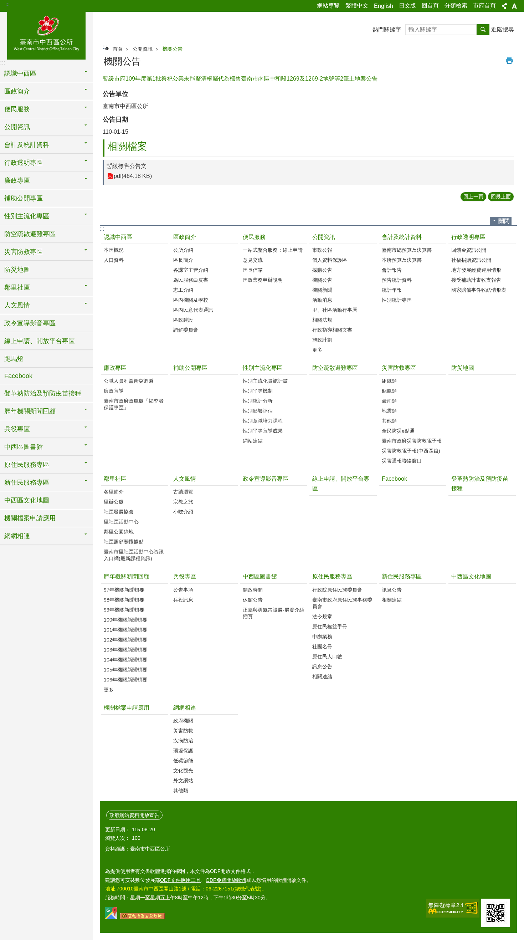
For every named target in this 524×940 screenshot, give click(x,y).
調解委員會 (185, 330)
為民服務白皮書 (190, 280)
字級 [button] (514, 6)
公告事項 (183, 590)
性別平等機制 (258, 391)
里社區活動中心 (121, 522)
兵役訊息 (183, 600)
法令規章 (322, 616)
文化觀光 (183, 770)
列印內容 (509, 60)
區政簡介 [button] (17, 91)
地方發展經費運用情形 (476, 270)
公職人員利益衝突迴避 (129, 381)
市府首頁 (484, 5)
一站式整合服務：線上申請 (273, 250)
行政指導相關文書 (332, 330)
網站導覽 (328, 5)
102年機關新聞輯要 (125, 640)
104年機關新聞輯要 (125, 660)
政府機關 (183, 721)
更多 (317, 350)
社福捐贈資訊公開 (471, 260)
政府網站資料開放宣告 (134, 815)
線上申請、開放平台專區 (39, 340)
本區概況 (114, 250)
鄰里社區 (115, 479)
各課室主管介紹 (190, 270)
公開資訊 (143, 49)
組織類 (389, 381)
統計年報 (392, 290)
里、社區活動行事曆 (334, 310)
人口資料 (114, 260)
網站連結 (253, 441)
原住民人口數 (327, 656)
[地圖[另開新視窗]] (111, 917)
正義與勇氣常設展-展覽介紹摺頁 (273, 613)
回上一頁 (473, 196)
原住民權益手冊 (329, 626)
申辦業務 (322, 636)
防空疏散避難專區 (30, 233)
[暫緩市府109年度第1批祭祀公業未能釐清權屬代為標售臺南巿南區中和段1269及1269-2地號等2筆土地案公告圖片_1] (495, 913)
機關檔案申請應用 (30, 518)
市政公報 (322, 250)
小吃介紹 (183, 512)
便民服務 (254, 237)
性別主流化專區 (263, 368)
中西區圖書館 (260, 576)
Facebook (18, 375)
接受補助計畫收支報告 (476, 280)
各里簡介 (114, 492)
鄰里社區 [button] (17, 287)
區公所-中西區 (46, 35)
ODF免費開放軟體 (226, 880)
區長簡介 (183, 260)
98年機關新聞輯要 (124, 600)
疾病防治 (183, 741)
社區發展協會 (119, 512)
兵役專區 (184, 576)
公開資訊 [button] (17, 127)
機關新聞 (322, 290)
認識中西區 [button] (20, 73)
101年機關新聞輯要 (125, 630)
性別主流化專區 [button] (26, 216)
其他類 (389, 421)
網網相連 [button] (17, 536)
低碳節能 (183, 760)
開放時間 (253, 590)
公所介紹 (183, 250)
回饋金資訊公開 (468, 250)
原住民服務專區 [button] (26, 464)
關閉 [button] (504, 221)
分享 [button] (504, 6)
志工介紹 (183, 290)
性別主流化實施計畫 (265, 381)
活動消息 (322, 300)
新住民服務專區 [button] (26, 482)
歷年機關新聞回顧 (126, 576)
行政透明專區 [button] (23, 162)
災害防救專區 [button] (23, 251)
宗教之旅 (183, 502)
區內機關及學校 (190, 300)
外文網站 (183, 780)
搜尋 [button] (483, 29)
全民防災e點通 (398, 431)
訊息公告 (322, 666)
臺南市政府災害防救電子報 (412, 441)
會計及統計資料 (402, 237)
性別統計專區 (397, 300)
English (383, 6)
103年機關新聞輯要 (125, 650)
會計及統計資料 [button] (26, 144)
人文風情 (184, 479)
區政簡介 (184, 237)
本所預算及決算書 (402, 260)
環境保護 (183, 750)
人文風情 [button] (17, 305)
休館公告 (253, 600)
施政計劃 (322, 340)
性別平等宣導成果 (263, 431)
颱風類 (389, 391)
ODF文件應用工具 (180, 880)
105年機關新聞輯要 (125, 670)
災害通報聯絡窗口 (402, 461)
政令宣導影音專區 (30, 323)
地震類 (389, 411)
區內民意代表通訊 (193, 310)
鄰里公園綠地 (119, 532)
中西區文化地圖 (26, 500)
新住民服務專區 (402, 576)
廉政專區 (115, 368)
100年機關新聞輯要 (125, 620)
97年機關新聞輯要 (124, 590)
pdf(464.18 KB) (133, 176)
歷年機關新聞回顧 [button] (30, 411)
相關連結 (322, 676)
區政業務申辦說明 (263, 280)
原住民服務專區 (332, 576)
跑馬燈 (14, 358)
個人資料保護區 (329, 260)
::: (7, 4)
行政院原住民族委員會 (337, 590)
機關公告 (173, 49)
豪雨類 (389, 401)
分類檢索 (456, 5)
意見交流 (253, 260)
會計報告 (392, 270)
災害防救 (183, 731)
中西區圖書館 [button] (23, 446)
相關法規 (322, 320)
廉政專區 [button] (17, 180)
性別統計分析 (258, 401)
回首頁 (430, 5)
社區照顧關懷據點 (124, 542)
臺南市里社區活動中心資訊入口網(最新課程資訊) (134, 555)
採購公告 (322, 270)
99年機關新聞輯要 (124, 610)
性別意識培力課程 (263, 421)
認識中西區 (118, 237)
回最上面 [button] (501, 196)
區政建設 (183, 320)
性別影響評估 (258, 411)
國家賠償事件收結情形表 (478, 290)
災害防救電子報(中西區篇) (411, 451)
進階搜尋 (502, 29)
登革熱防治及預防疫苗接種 (42, 393)
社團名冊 (322, 646)
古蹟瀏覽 (183, 492)
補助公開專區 (23, 198)
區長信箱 (253, 270)
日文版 (407, 5)
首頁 (118, 49)
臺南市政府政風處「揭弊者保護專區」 (134, 404)
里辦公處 (114, 502)
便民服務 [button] (17, 109)
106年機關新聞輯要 (125, 680)
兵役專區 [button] (17, 429)
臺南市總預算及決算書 (407, 250)
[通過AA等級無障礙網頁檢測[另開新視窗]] (452, 908)
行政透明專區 (468, 237)
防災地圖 (17, 269)
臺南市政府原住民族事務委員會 (342, 603)
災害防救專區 (399, 368)
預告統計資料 (397, 280)
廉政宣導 (114, 391)
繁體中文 (356, 5)
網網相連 (184, 708)
